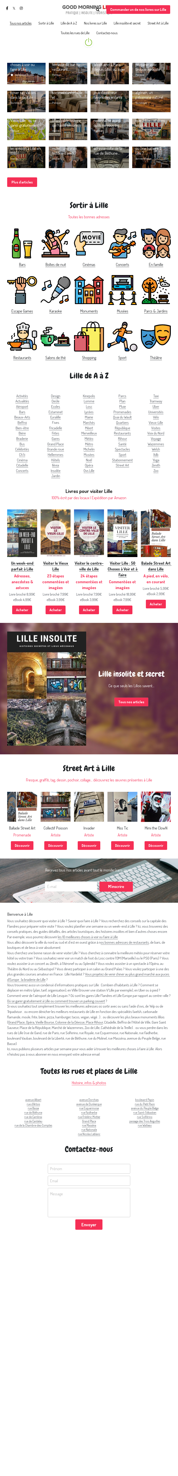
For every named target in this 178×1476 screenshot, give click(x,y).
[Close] (138, 721)
